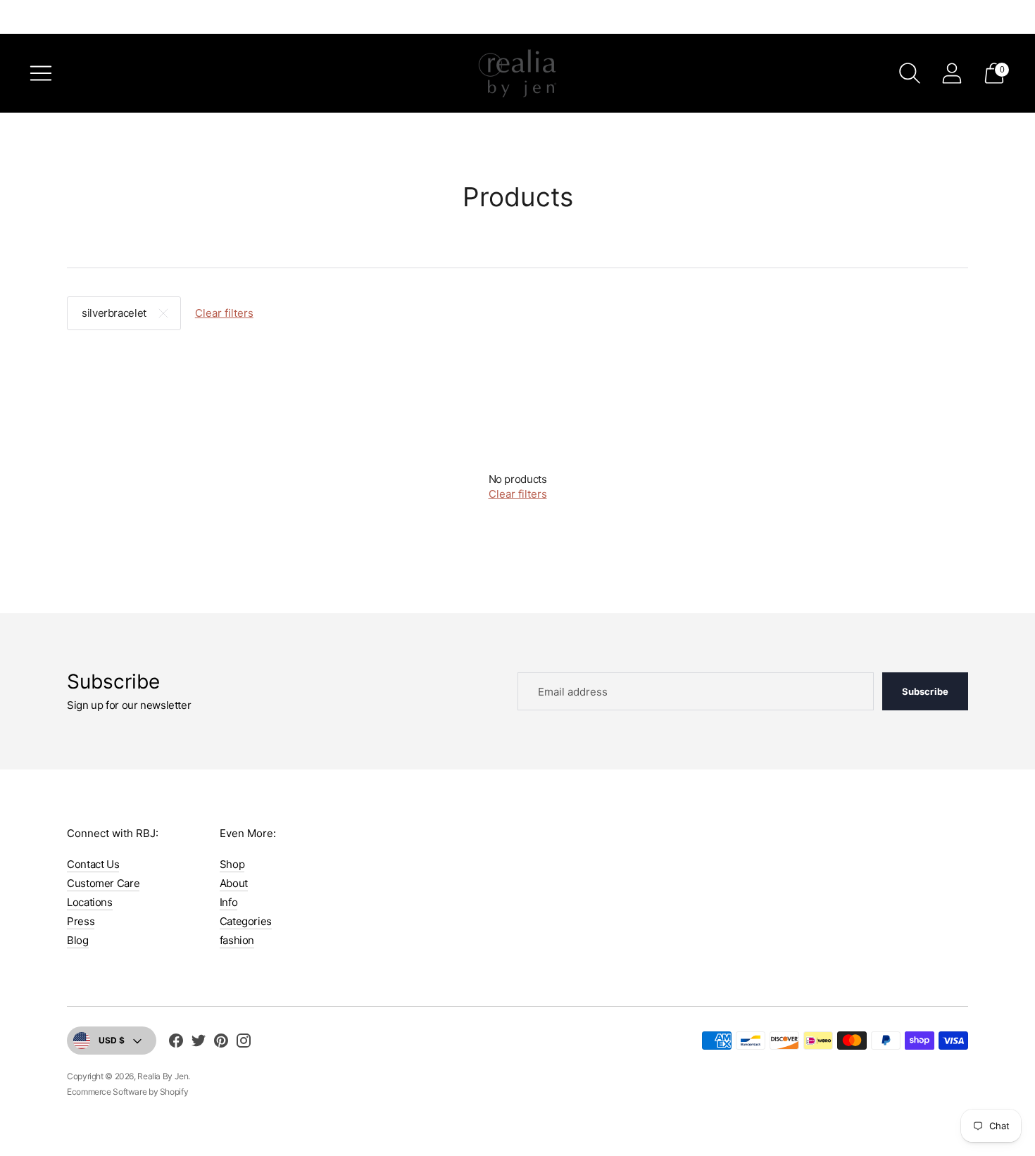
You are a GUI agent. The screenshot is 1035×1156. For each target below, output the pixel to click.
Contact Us (93, 864)
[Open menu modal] (41, 73)
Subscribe (925, 691)
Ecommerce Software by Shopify (127, 1091)
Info (229, 902)
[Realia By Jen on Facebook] (176, 1042)
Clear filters (224, 313)
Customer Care (103, 883)
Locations (90, 902)
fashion (237, 940)
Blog (78, 940)
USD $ (112, 1040)
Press (80, 921)
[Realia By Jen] (517, 73)
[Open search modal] (909, 73)
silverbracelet (114, 313)
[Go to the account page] (952, 73)
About (234, 883)
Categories (246, 921)
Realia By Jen (162, 1076)
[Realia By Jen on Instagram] (243, 1042)
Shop (232, 864)
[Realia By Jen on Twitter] (198, 1042)
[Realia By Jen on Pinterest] (221, 1042)
